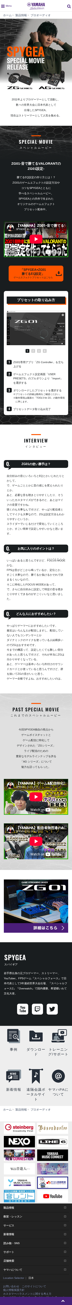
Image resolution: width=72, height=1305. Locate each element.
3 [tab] (39, 351)
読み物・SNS (11, 1243)
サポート (8, 1251)
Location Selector (13, 1277)
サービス (8, 1225)
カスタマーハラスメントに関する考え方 (27, 1293)
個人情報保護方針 (14, 1289)
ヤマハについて (12, 1269)
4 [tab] (44, 351)
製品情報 (8, 1207)
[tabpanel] (36, 328)
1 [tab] (27, 351)
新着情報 (8, 1234)
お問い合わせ (11, 1286)
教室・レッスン (12, 1216)
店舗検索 (8, 1260)
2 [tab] (33, 351)
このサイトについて (34, 1286)
